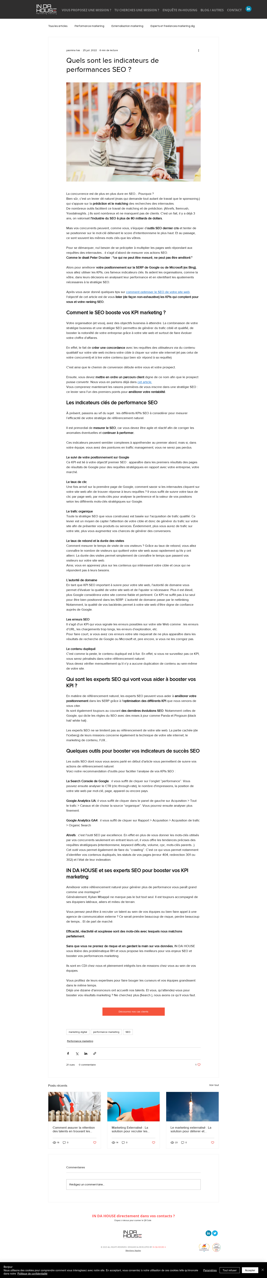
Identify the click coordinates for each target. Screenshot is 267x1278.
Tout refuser (230, 1270)
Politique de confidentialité (32, 1273)
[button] (229, 611)
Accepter (250, 1270)
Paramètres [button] (210, 1270)
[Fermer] (262, 1270)
